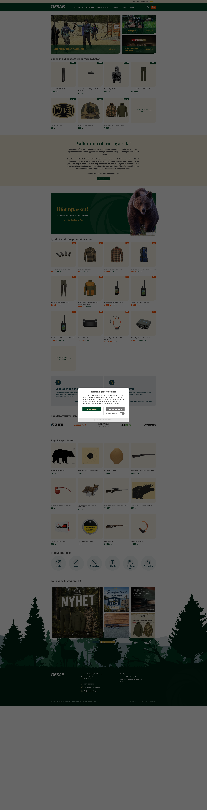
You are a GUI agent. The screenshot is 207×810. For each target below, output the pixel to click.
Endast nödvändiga (115, 409)
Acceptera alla (91, 409)
